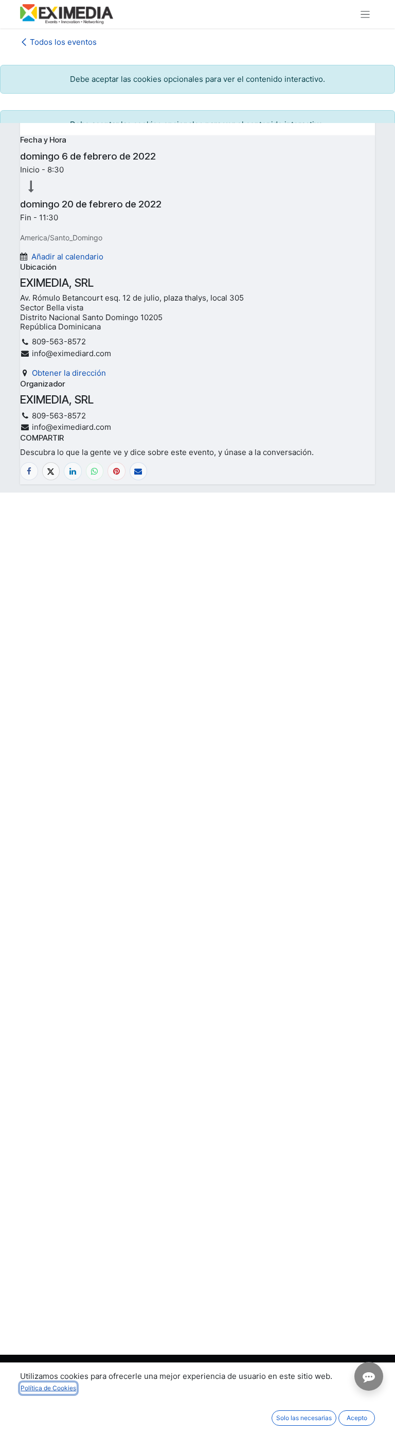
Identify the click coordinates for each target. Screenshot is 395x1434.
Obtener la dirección (69, 373)
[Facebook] (29, 471)
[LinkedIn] (73, 471)
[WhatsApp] (95, 471)
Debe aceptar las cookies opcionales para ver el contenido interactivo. (197, 79)
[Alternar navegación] (365, 14)
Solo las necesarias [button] (304, 1418)
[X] (51, 471)
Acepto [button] (357, 1418)
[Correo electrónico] (139, 471)
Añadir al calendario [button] (67, 256)
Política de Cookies (48, 1388)
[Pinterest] (116, 471)
